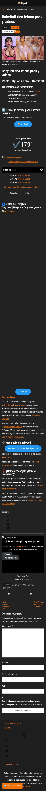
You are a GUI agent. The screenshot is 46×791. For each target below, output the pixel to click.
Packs (4, 9)
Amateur (15, 585)
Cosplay (23, 584)
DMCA (7, 728)
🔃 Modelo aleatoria (12, 786)
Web (3, 686)
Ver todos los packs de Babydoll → (23, 448)
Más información (10, 558)
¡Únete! (7, 554)
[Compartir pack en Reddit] (7, 521)
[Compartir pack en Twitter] (7, 525)
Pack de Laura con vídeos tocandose (38, 604)
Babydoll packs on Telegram (12, 437)
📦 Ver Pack (23, 124)
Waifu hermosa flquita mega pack (6, 605)
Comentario (7, 626)
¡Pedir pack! (6, 457)
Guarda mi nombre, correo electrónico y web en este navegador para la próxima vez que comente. (22, 703)
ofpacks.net (25, 787)
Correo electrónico (10, 674)
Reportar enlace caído (19, 193)
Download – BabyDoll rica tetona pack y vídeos (21, 187)
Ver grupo (23, 391)
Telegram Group (8, 397)
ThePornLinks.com (12, 764)
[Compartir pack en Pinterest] (7, 529)
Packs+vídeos (7, 588)
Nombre (5, 662)
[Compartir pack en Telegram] (7, 517)
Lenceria (31, 585)
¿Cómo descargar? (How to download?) (23, 162)
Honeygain (20, 546)
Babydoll (15, 27)
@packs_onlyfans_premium (15, 405)
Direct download (24, 175)
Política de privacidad (13, 723)
